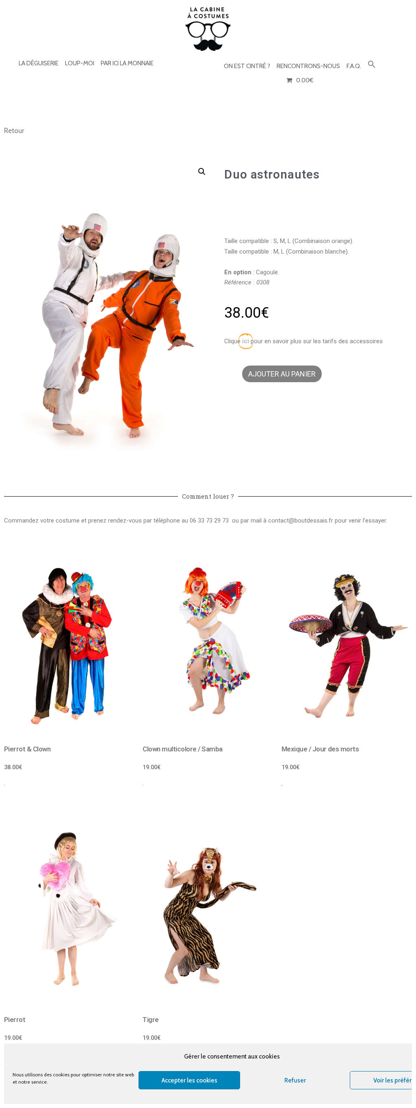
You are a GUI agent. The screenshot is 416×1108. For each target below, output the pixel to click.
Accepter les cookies (189, 1080)
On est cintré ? (247, 66)
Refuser (295, 1080)
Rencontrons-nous (308, 66)
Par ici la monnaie (127, 63)
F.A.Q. (354, 66)
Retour (14, 131)
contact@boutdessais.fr (300, 520)
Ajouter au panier (282, 374)
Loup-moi (79, 63)
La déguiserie (38, 63)
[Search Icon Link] (371, 65)
